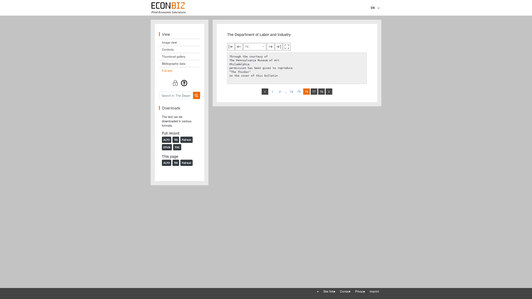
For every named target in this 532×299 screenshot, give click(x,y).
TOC (177, 147)
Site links (329, 291)
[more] (329, 91)
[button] (179, 83)
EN (373, 8)
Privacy (360, 291)
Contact (345, 291)
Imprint (374, 291)
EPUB (166, 147)
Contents (168, 49)
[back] (265, 91)
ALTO (166, 140)
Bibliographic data (173, 63)
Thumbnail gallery (173, 56)
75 (299, 91)
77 (314, 91)
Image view (169, 42)
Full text (167, 71)
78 (321, 91)
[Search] (196, 95)
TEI (176, 140)
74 (291, 91)
